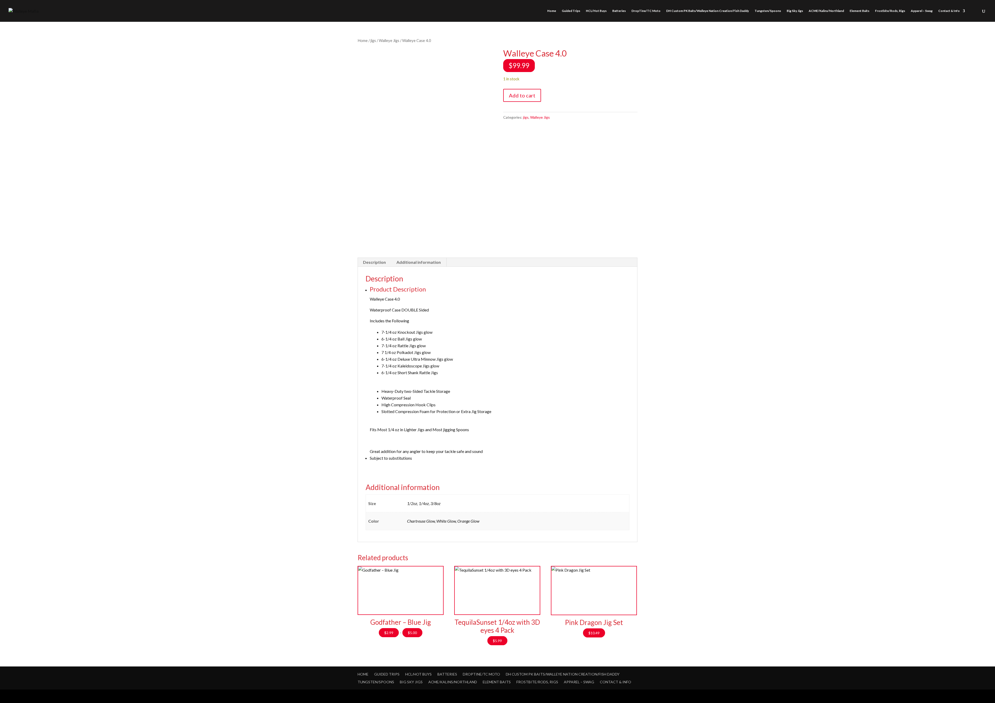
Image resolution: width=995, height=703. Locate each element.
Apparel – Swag (922, 11)
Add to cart (522, 95)
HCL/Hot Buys (596, 11)
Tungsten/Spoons (768, 11)
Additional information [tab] (418, 262)
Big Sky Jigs (795, 11)
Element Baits (859, 11)
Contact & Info (949, 11)
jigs (373, 40)
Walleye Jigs (389, 40)
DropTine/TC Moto (645, 11)
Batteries (619, 11)
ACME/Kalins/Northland (826, 11)
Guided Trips (571, 11)
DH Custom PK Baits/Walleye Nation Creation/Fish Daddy (707, 11)
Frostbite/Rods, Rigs (890, 11)
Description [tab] (374, 262)
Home (551, 11)
